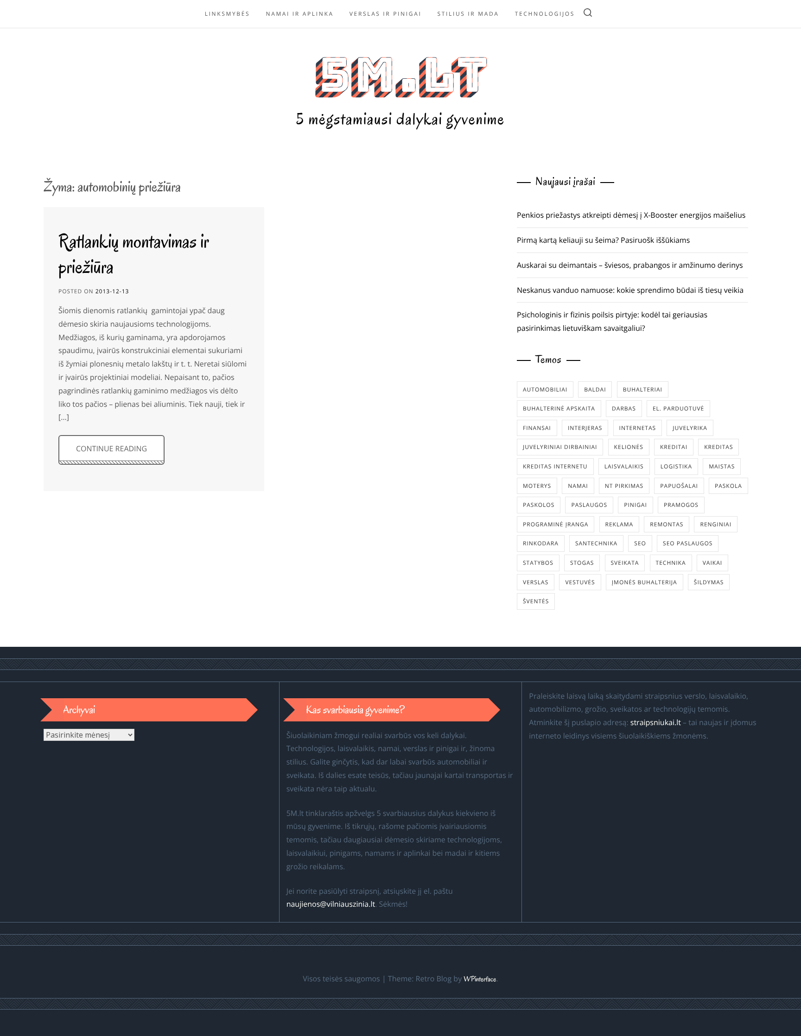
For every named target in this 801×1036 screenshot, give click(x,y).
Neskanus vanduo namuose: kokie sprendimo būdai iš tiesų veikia (630, 290)
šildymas (709, 582)
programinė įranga (555, 524)
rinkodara (541, 543)
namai (578, 486)
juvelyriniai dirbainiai (560, 447)
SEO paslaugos (687, 543)
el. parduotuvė (678, 408)
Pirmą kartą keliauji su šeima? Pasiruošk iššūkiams (603, 240)
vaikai (712, 563)
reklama (619, 524)
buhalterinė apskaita (559, 408)
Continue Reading (111, 448)
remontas (666, 524)
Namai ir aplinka (299, 14)
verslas (535, 582)
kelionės (628, 447)
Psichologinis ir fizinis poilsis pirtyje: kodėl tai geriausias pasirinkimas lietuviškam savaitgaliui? (612, 321)
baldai (595, 389)
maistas (722, 466)
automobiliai (545, 389)
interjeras (585, 428)
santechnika (596, 543)
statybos (538, 563)
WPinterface (480, 979)
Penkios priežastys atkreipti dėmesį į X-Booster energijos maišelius (631, 215)
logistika (676, 466)
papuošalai (679, 486)
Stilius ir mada (468, 14)
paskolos (538, 505)
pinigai (635, 505)
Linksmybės (227, 14)
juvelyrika (690, 428)
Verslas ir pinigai (386, 14)
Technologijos (545, 14)
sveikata (625, 563)
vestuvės (580, 582)
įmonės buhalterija (644, 582)
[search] (588, 14)
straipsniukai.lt (655, 722)
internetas (637, 428)
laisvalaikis (624, 466)
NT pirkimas (624, 486)
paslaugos (589, 505)
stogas (582, 563)
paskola (728, 486)
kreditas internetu (555, 466)
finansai (537, 428)
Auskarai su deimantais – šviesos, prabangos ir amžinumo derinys (630, 265)
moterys (537, 486)
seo (640, 543)
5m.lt (400, 75)
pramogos (681, 505)
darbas (624, 408)
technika (671, 563)
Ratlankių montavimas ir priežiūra (133, 253)
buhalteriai (642, 389)
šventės (536, 601)
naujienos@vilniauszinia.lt (330, 904)
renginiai (715, 524)
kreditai (673, 447)
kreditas (718, 447)
